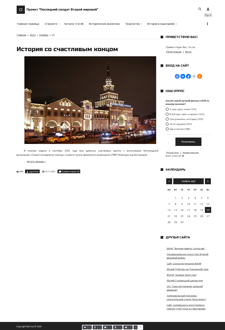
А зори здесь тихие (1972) (183, 109)
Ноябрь (43, 35)
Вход (188, 51)
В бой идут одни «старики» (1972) (187, 114)
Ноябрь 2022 (188, 181)
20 (208, 210)
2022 (33, 35)
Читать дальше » (36, 161)
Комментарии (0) (70, 171)
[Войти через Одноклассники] (199, 76)
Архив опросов (190, 152)
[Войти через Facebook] (188, 76)
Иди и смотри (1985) (180, 128)
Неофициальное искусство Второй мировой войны (187, 256)
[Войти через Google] (194, 76)
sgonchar (34, 171)
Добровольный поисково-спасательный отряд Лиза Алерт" (187, 297)
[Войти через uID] (177, 76)
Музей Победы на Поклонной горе (188, 269)
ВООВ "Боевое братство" (182, 275)
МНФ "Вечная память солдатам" (186, 248)
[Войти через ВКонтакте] (182, 76)
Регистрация (174, 51)
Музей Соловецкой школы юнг (185, 280)
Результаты (172, 152)
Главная (21, 35)
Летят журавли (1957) (181, 124)
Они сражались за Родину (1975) (186, 119)
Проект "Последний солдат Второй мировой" (62, 9)
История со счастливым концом (67, 49)
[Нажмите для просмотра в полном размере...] (92, 144)
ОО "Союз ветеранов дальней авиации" (185, 288)
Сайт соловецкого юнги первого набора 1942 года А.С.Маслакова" (186, 306)
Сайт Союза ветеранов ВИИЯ (184, 263)
